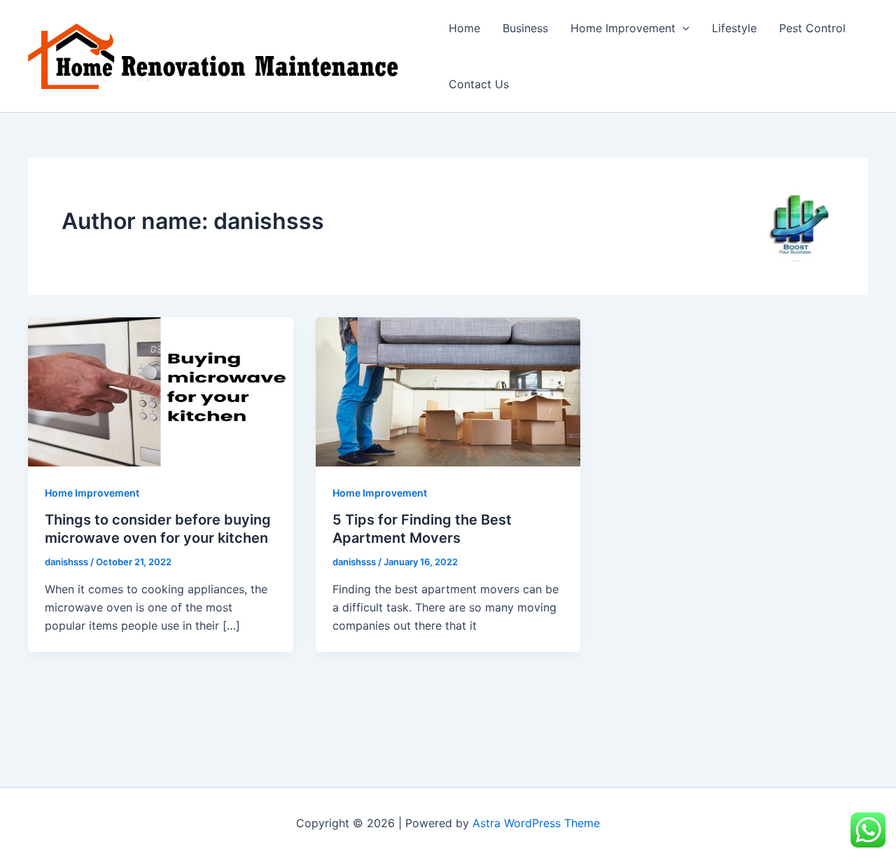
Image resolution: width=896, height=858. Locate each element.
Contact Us (479, 84)
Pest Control (812, 28)
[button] (683, 28)
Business (525, 28)
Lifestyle (734, 28)
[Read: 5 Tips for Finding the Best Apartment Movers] (448, 391)
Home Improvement (623, 28)
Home (464, 28)
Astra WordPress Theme (536, 823)
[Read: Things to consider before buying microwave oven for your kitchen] (160, 391)
